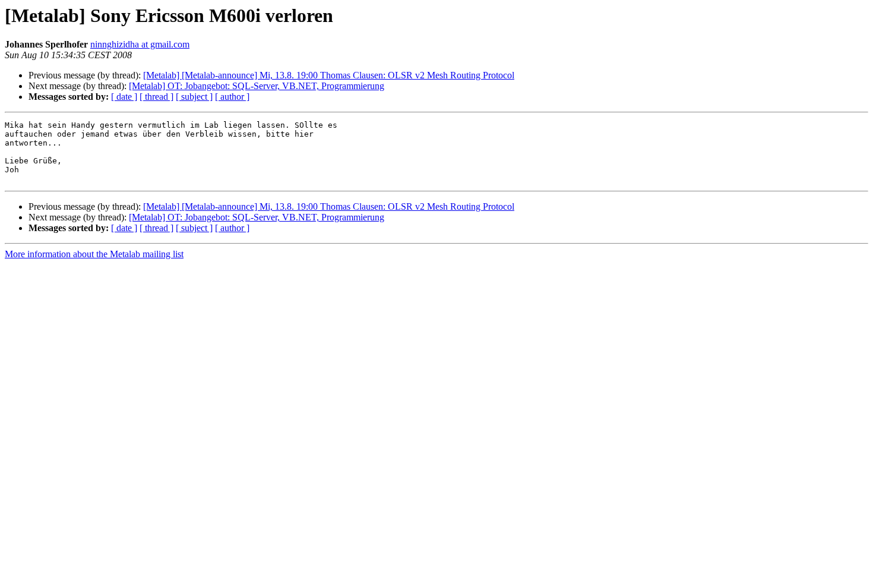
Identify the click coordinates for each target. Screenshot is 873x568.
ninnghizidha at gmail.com (139, 44)
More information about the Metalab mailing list (94, 254)
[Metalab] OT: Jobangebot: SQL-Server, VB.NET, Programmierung (256, 86)
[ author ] (232, 96)
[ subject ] (194, 96)
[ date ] (124, 96)
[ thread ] (156, 96)
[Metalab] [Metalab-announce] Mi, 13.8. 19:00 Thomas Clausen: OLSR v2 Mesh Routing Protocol (328, 75)
